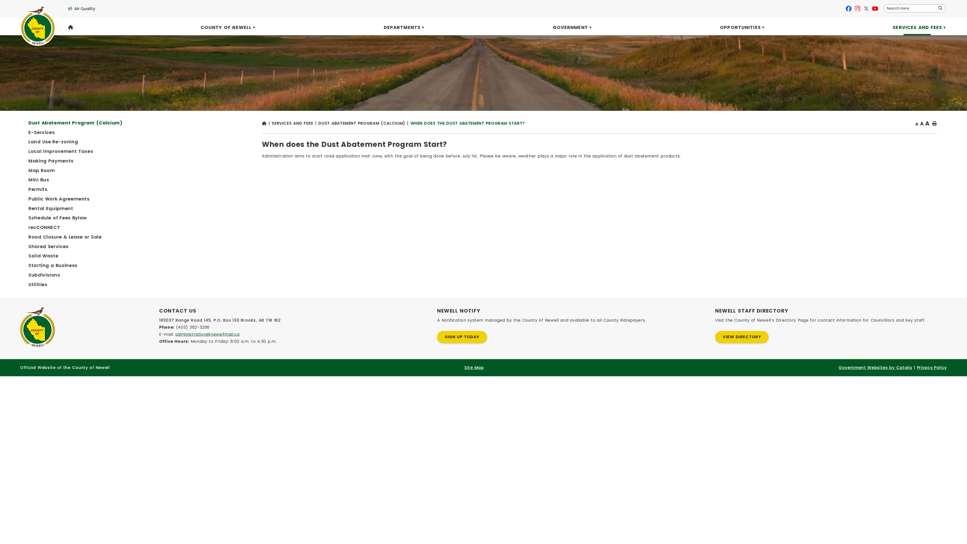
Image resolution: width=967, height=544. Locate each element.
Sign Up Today (462, 337)
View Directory (742, 337)
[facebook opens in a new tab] (849, 9)
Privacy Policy (932, 367)
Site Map (474, 367)
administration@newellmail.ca (207, 334)
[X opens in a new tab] (866, 9)
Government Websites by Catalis (875, 367)
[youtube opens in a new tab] (875, 9)
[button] (939, 8)
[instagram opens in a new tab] (857, 9)
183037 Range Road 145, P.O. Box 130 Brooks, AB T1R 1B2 (220, 320)
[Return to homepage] (267, 124)
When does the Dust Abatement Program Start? (467, 123)
